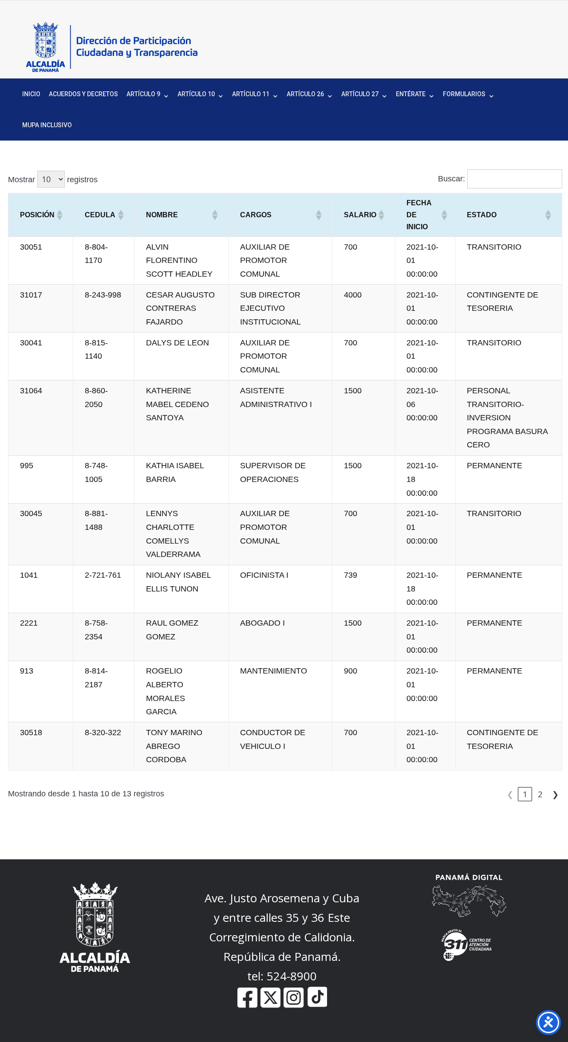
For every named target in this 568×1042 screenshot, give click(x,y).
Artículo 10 (196, 94)
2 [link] (540, 794)
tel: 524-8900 (282, 976)
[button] (59, 215)
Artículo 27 (360, 94)
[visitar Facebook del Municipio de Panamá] (247, 1004)
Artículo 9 (143, 94)
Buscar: (451, 178)
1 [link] (525, 794)
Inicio (31, 94)
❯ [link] (555, 794)
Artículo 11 (250, 94)
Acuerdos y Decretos (83, 94)
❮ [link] (510, 794)
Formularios (464, 94)
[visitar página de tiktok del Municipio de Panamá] (317, 1004)
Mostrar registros (53, 179)
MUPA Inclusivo (47, 125)
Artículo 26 (305, 94)
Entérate (411, 94)
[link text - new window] (294, 1004)
